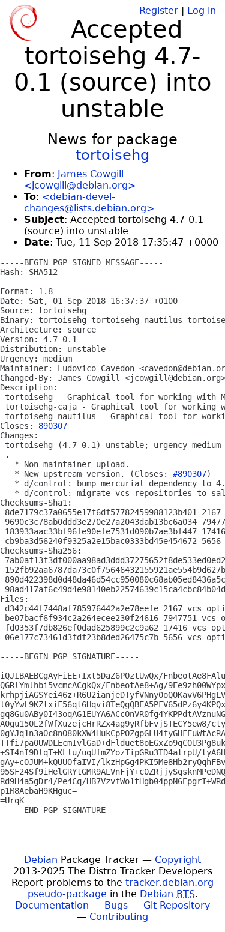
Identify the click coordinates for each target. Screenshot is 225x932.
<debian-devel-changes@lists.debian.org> (89, 202)
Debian (41, 859)
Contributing (118, 916)
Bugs (116, 905)
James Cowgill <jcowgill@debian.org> (80, 179)
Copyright (178, 859)
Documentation (52, 905)
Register (158, 10)
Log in (201, 10)
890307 (52, 426)
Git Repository (176, 905)
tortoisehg (112, 155)
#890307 (189, 474)
